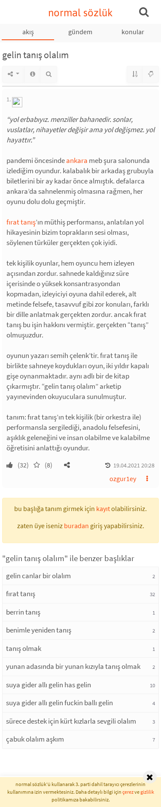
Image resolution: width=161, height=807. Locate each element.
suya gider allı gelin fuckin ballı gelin (59, 702)
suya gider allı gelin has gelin (48, 684)
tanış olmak (23, 648)
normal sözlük (80, 12)
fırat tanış (21, 222)
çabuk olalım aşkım (35, 739)
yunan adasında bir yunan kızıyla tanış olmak (73, 666)
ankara (77, 160)
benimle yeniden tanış (38, 630)
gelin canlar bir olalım (38, 575)
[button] (67, 465)
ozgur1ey (122, 478)
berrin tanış (23, 612)
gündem (80, 31)
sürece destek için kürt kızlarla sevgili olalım (71, 721)
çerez (128, 792)
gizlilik (147, 792)
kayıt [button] (103, 508)
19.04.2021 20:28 (134, 465)
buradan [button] (76, 525)
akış (28, 31)
